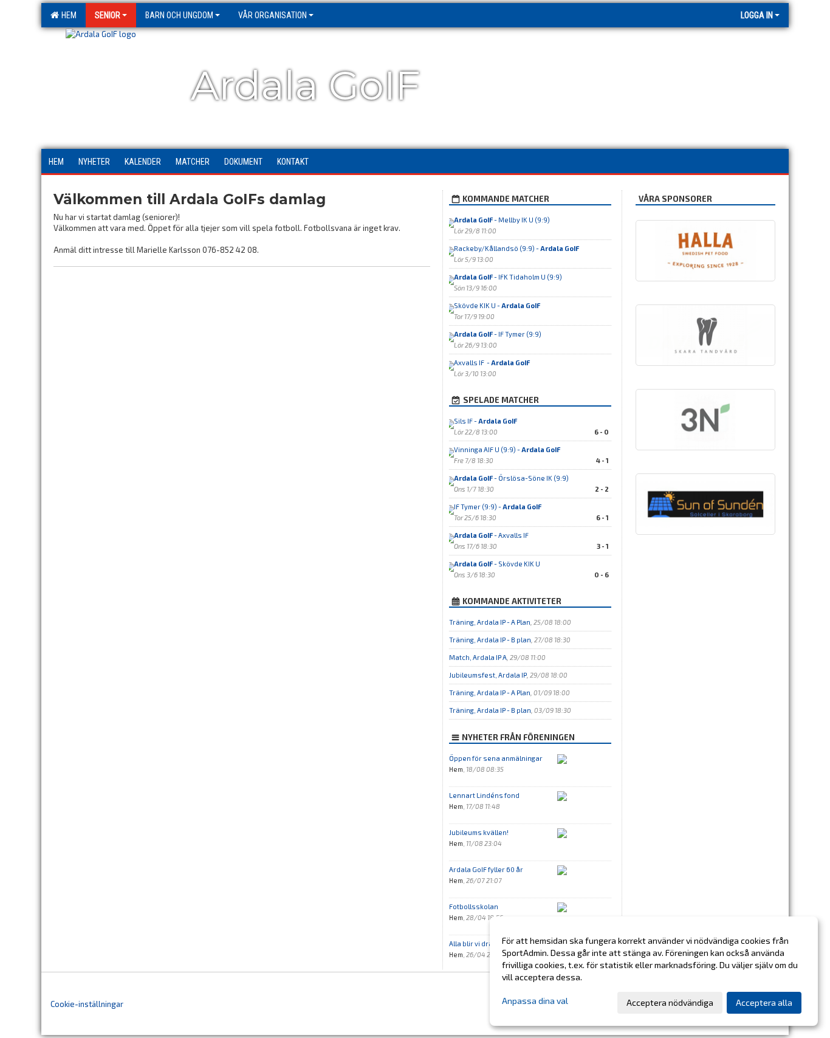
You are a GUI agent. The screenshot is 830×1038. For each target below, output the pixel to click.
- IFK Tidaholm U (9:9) (508, 277)
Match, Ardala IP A (478, 657)
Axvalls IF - (492, 362)
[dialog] (654, 971)
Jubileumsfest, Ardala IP (488, 675)
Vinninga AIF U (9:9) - (507, 449)
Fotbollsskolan (473, 906)
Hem (67, 15)
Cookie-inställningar (86, 1004)
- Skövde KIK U (497, 564)
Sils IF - (485, 421)
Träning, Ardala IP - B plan (490, 640)
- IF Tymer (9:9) (497, 334)
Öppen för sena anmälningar (496, 758)
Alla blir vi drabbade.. (483, 943)
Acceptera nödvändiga (669, 1002)
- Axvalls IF (492, 535)
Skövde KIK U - (497, 305)
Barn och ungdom (179, 15)
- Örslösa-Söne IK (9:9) (511, 478)
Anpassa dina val (535, 1000)
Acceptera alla (764, 1002)
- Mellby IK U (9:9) (502, 220)
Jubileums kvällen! (479, 832)
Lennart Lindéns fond (484, 795)
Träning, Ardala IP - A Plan (489, 622)
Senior (107, 15)
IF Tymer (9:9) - (497, 506)
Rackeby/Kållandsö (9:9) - (516, 248)
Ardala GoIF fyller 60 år (486, 869)
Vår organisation (272, 15)
